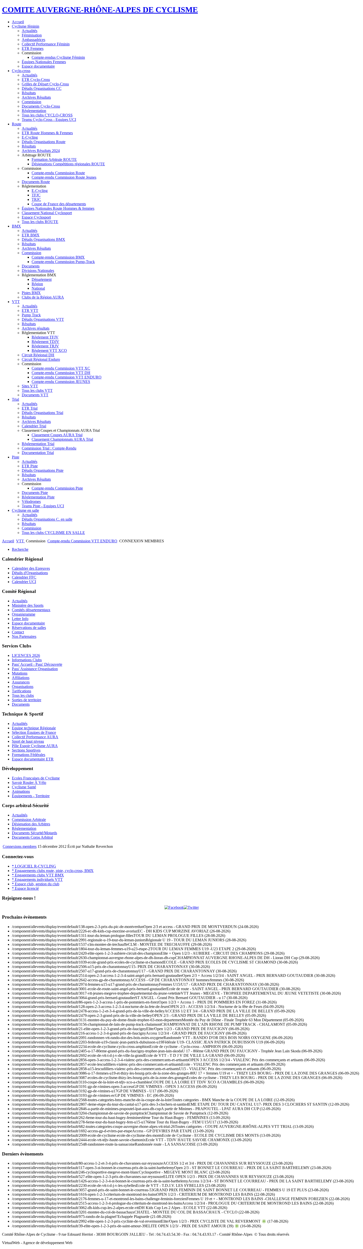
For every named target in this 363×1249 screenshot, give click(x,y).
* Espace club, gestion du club (35, 884)
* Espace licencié (25, 888)
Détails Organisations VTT (43, 319)
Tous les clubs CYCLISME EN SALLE (53, 532)
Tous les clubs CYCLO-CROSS (47, 115)
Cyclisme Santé (24, 787)
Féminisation (32, 35)
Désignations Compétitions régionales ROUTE (68, 164)
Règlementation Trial (38, 444)
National (38, 288)
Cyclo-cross (21, 71)
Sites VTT (30, 386)
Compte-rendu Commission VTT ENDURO (66, 377)
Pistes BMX (31, 293)
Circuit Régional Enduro (41, 359)
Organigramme (23, 614)
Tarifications (21, 691)
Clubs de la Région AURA (43, 297)
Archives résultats (35, 328)
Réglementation (34, 111)
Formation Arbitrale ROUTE (54, 159)
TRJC (36, 199)
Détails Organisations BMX (43, 239)
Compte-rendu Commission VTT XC (61, 368)
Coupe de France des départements (59, 204)
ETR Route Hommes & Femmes (47, 133)
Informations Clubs (27, 660)
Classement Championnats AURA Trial (62, 439)
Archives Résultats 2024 (41, 151)
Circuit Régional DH (38, 355)
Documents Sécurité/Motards (34, 833)
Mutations (19, 673)
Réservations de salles (29, 627)
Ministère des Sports (27, 605)
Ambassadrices (33, 40)
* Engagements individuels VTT (37, 879)
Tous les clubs (23, 695)
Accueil (18, 22)
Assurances (21, 682)
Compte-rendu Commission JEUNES (61, 381)
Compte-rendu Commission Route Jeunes (64, 177)
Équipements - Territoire (31, 796)
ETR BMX (31, 235)
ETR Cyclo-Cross (36, 79)
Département (42, 279)
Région (37, 284)
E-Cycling (30, 137)
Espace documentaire (38, 66)
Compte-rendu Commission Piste (57, 488)
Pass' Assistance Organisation (35, 669)
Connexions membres (20, 846)
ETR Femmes (32, 48)
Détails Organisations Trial (42, 413)
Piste (15, 457)
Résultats (29, 93)
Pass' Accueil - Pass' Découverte (37, 664)
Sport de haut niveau (28, 741)
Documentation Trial (38, 453)
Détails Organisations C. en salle (47, 519)
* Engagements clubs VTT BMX (38, 875)
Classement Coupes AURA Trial (57, 435)
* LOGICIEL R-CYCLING (34, 866)
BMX (16, 226)
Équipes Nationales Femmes (44, 62)
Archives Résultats (36, 97)
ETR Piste (30, 466)
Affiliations (20, 678)
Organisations (22, 686)
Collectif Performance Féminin (46, 44)
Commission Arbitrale (29, 819)
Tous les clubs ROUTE (40, 222)
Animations (21, 791)
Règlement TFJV (45, 337)
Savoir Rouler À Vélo (29, 782)
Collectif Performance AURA (35, 737)
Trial (15, 399)
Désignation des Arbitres (31, 824)
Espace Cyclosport (36, 217)
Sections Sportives (26, 750)
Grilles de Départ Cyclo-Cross (45, 84)
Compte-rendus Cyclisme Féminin (58, 57)
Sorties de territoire (26, 700)
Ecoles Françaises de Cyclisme (36, 778)
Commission (31, 102)
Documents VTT (35, 395)
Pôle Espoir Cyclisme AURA (35, 746)
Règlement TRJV (45, 346)
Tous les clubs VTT (37, 390)
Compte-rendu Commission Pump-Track (63, 262)
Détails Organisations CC (41, 88)
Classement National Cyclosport (47, 213)
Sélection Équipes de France (34, 732)
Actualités (29, 31)
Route (16, 124)
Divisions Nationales (38, 270)
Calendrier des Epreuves (31, 568)
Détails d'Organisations (30, 573)
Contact (18, 632)
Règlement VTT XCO (49, 350)
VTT (16, 302)
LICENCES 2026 (26, 655)
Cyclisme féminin (25, 26)
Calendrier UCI (24, 582)
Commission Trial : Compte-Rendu (49, 448)
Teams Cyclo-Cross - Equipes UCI (49, 119)
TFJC (36, 195)
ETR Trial (30, 408)
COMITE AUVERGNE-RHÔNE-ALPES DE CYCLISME (100, 9)
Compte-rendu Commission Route (58, 173)
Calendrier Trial (34, 426)
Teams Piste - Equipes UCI (43, 506)
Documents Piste (35, 493)
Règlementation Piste (38, 497)
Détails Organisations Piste (42, 470)
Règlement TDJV (45, 342)
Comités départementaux (31, 610)
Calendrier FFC (24, 577)
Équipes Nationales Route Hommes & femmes (58, 208)
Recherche (20, 549)
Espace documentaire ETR (33, 759)
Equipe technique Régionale (34, 728)
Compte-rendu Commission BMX (58, 257)
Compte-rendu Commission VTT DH (61, 373)
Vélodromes (31, 501)
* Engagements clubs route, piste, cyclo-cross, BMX (53, 871)
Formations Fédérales (28, 755)
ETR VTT (30, 310)
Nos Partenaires (24, 636)
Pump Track (31, 315)
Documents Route (36, 182)
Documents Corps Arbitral (32, 837)
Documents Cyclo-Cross (41, 106)
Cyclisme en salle (25, 510)
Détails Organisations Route (43, 142)
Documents (31, 266)
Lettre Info (20, 619)
